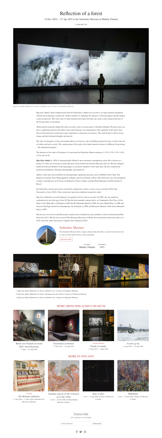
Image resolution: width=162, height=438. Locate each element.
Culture (29, 394)
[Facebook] (76, 432)
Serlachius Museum (72, 227)
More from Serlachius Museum (81, 306)
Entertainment (98, 343)
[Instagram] (85, 432)
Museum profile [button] (66, 239)
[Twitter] (80, 432)
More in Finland (81, 356)
